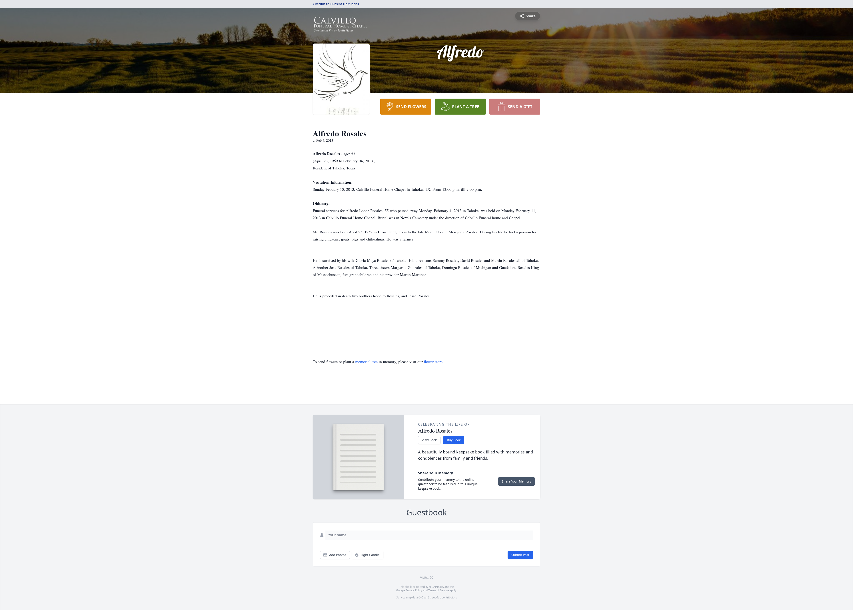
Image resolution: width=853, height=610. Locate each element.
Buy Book (453, 440)
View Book (429, 440)
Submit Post (520, 555)
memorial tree (366, 361)
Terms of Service (438, 590)
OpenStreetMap (431, 597)
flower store (433, 361)
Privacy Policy (414, 590)
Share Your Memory (516, 481)
